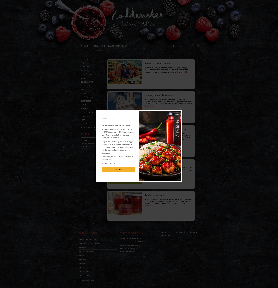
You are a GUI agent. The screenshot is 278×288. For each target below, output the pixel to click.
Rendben (118, 169)
